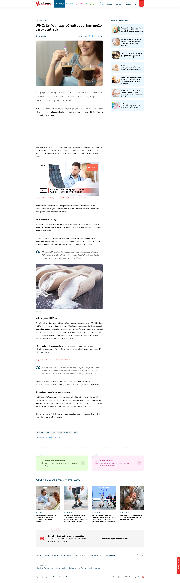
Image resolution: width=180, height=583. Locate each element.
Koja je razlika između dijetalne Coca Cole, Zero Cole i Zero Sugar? (61, 198)
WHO (75, 432)
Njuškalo (71, 568)
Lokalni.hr (64, 568)
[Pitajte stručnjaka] (178, 565)
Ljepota (80, 4)
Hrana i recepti (66, 555)
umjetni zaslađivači (64, 432)
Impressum (48, 577)
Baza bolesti (110, 555)
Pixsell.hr (90, 568)
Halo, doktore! (80, 555)
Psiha (71, 4)
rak (54, 432)
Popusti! (83, 568)
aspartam (40, 432)
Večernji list (39, 568)
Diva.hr (58, 568)
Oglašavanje (39, 577)
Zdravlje (61, 4)
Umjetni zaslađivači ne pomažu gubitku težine (53, 360)
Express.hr (98, 568)
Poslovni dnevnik (49, 568)
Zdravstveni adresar (95, 555)
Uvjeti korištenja (58, 577)
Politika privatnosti (70, 577)
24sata (77, 568)
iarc (48, 432)
